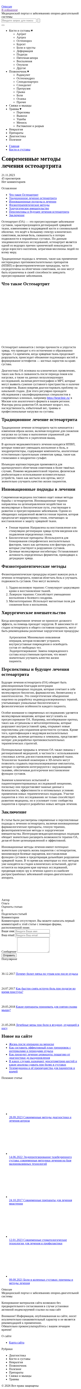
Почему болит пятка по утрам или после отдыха (47, 973)
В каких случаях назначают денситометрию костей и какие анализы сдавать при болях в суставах (43, 1063)
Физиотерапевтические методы (29, 205)
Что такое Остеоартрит (23, 194)
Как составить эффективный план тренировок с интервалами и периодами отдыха (40, 1049)
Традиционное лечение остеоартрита (33, 198)
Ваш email (8, 935)
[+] (7, 910)
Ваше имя (8, 931)
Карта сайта (16, 1342)
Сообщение (9, 951)
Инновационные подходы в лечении (32, 201)
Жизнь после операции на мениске (31, 1044)
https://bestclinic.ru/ (58, 397)
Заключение (16, 215)
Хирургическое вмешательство (29, 208)
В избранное (10, 10)
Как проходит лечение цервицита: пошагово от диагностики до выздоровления (39, 1056)
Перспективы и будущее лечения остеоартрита (39, 211)
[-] (4, 910)
